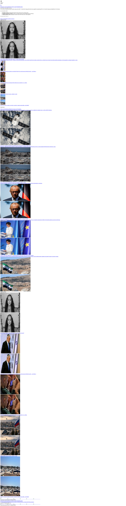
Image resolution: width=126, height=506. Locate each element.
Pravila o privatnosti (24, 502)
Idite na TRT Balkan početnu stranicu (7, 18)
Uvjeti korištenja (17, 502)
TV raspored (2, 502)
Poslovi (12, 502)
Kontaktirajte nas (8, 502)
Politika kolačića (31, 502)
